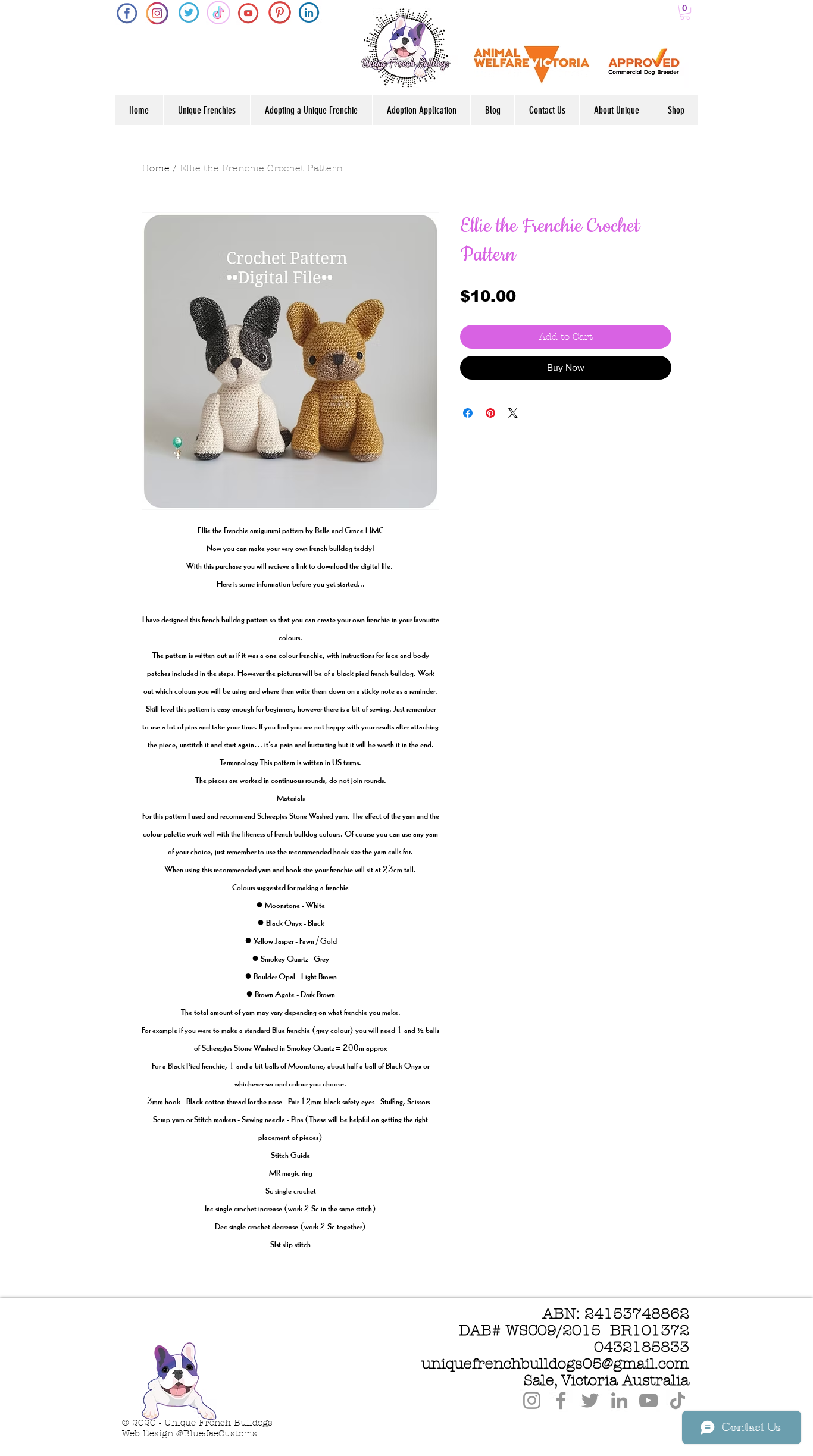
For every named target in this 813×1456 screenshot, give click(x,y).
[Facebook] (561, 1400)
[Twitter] (590, 1400)
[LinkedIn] (619, 1400)
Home (156, 168)
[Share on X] (513, 413)
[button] (685, 12)
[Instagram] (531, 1400)
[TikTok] (677, 1400)
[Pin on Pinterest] (490, 413)
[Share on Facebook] (468, 413)
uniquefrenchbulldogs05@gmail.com (555, 1363)
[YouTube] (648, 1400)
